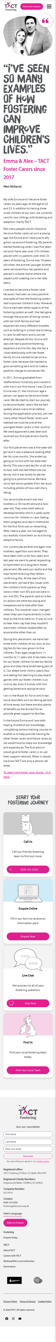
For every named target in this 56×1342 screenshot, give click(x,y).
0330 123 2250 (29, 869)
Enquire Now (28, 936)
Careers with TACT (12, 1255)
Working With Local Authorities (18, 1261)
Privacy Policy (10, 1301)
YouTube (20, 1318)
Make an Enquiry (15, 1222)
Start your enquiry (32, 6)
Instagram (13, 1318)
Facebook (6, 1318)
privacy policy (43, 1161)
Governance (9, 1266)
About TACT (9, 1250)
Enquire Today (10, 1237)
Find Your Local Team (28, 1070)
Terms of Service (28, 1301)
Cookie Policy (45, 1301)
